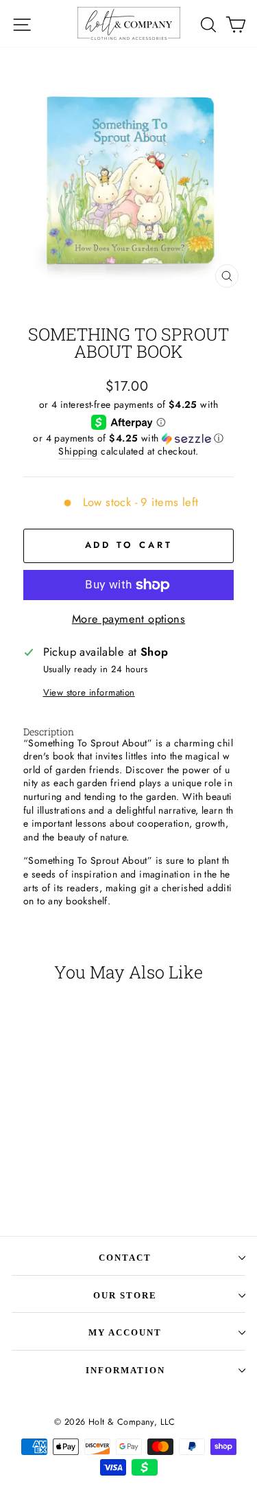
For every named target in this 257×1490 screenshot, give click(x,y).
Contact (125, 1257)
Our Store (125, 1295)
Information (125, 1370)
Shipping (77, 451)
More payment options (128, 619)
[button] (128, 438)
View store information (89, 693)
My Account (125, 1332)
